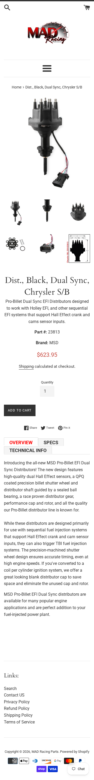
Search (10, 688)
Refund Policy (17, 708)
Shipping (26, 366)
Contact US (14, 695)
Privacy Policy (17, 701)
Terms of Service (19, 722)
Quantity (47, 382)
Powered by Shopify (74, 752)
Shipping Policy (18, 715)
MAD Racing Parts (45, 752)
